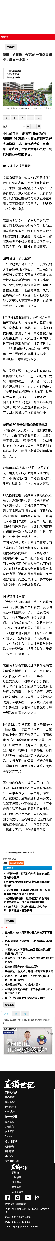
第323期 (16, 77)
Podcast (9, 1136)
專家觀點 (10, 1122)
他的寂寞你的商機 (16, 863)
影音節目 (10, 1131)
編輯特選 (4, 37)
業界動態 (10, 1097)
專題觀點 (10, 1102)
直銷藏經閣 (11, 1106)
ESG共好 (10, 1111)
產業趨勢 (16, 71)
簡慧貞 (15, 74)
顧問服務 (10, 1151)
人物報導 (10, 1126)
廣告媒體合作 (12, 1161)
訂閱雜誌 (10, 1146)
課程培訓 (10, 1156)
